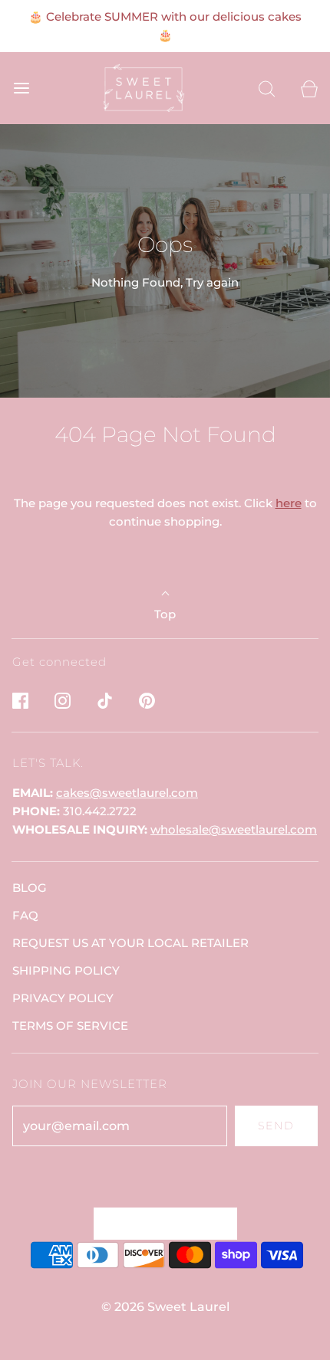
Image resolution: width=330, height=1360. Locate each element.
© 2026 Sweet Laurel (165, 1306)
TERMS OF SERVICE (70, 1025)
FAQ (25, 915)
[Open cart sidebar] (309, 88)
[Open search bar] (267, 88)
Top (165, 614)
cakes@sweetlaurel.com (127, 792)
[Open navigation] (21, 88)
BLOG (29, 887)
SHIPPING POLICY (66, 970)
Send (276, 1125)
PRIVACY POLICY (63, 998)
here (289, 503)
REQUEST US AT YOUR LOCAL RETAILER (130, 943)
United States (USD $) (157, 1223)
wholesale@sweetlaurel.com (233, 829)
